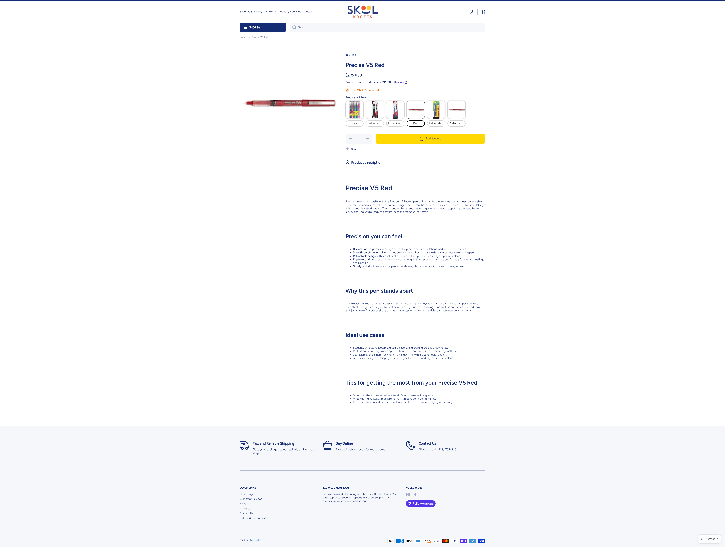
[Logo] (362, 12)
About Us (245, 508)
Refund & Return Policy (254, 518)
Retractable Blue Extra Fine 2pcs (437, 123)
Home (243, 37)
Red (415, 123)
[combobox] (387, 27)
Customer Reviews (251, 499)
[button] (483, 12)
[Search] (293, 27)
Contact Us (246, 513)
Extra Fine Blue (396, 123)
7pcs (354, 123)
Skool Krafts (255, 540)
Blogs (243, 503)
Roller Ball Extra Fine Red (457, 123)
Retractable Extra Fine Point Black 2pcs (376, 123)
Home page (247, 494)
